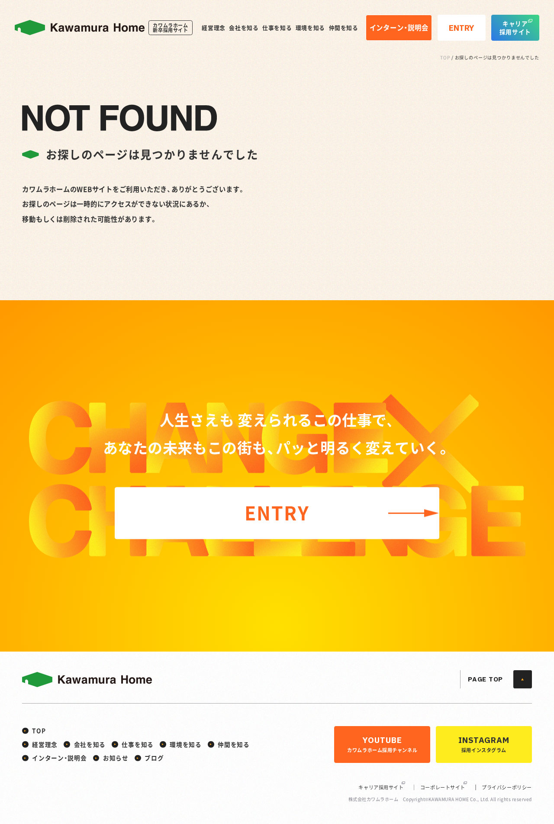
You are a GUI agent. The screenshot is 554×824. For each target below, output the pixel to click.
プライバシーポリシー (507, 787)
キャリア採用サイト (380, 787)
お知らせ (116, 757)
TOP (445, 57)
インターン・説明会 (59, 757)
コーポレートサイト (442, 787)
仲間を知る (343, 28)
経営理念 (213, 28)
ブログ (154, 757)
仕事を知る (277, 28)
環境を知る (310, 28)
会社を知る (243, 28)
